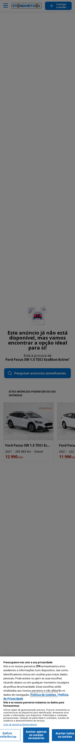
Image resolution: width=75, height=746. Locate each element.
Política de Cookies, (44, 695)
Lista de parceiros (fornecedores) (20, 724)
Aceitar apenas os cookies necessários (36, 735)
